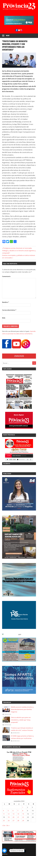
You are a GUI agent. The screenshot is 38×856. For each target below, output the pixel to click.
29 (23, 820)
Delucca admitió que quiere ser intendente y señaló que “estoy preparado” (21, 719)
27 (13, 820)
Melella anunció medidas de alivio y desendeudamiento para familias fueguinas (22, 709)
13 (13, 814)
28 (18, 820)
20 (13, 817)
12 (9, 814)
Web (3, 318)
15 (23, 814)
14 (18, 814)
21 (18, 817)
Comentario (6, 276)
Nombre (5, 302)
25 (4, 820)
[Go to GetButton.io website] (4, 854)
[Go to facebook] (4, 850)
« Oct (3, 825)
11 (4, 814)
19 (9, 817)
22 (23, 817)
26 (9, 820)
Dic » (8, 825)
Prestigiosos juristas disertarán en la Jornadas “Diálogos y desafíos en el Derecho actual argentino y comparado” (19, 250)
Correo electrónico (9, 310)
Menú (7, 36)
